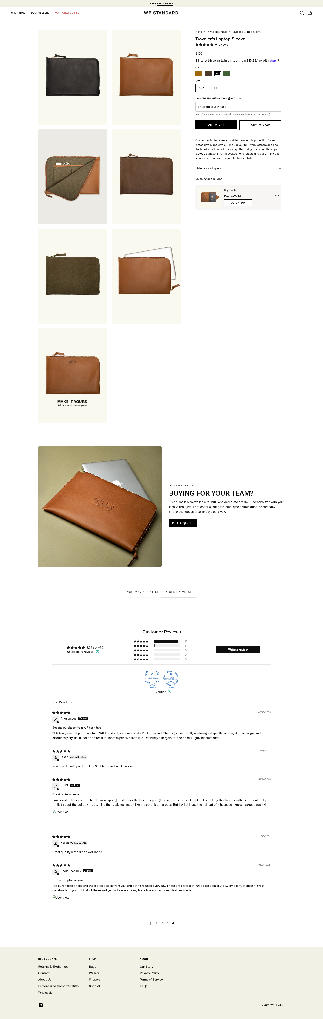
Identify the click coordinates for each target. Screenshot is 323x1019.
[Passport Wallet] (210, 197)
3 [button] (163, 923)
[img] (61, 713)
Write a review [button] (238, 649)
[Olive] (226, 73)
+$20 (219, 98)
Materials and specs (208, 168)
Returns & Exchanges (53, 966)
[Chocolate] (208, 73)
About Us (44, 979)
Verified (161, 692)
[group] (161, 3)
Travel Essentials (217, 31)
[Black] (217, 73)
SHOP (92, 958)
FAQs (143, 986)
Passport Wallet (232, 195)
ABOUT (144, 958)
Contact (44, 973)
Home (199, 31)
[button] (18, 13)
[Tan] (198, 73)
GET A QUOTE (182, 523)
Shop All (95, 986)
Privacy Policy (149, 973)
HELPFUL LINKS (47, 958)
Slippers (94, 979)
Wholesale (45, 992)
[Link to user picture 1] (61, 819)
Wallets (94, 973)
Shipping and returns (208, 179)
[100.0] (152, 678)
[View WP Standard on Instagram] (40, 1005)
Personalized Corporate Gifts (58, 986)
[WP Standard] (161, 13)
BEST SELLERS (165, 3)
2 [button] (157, 923)
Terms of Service (151, 979)
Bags (92, 966)
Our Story (146, 966)
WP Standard (277, 1004)
